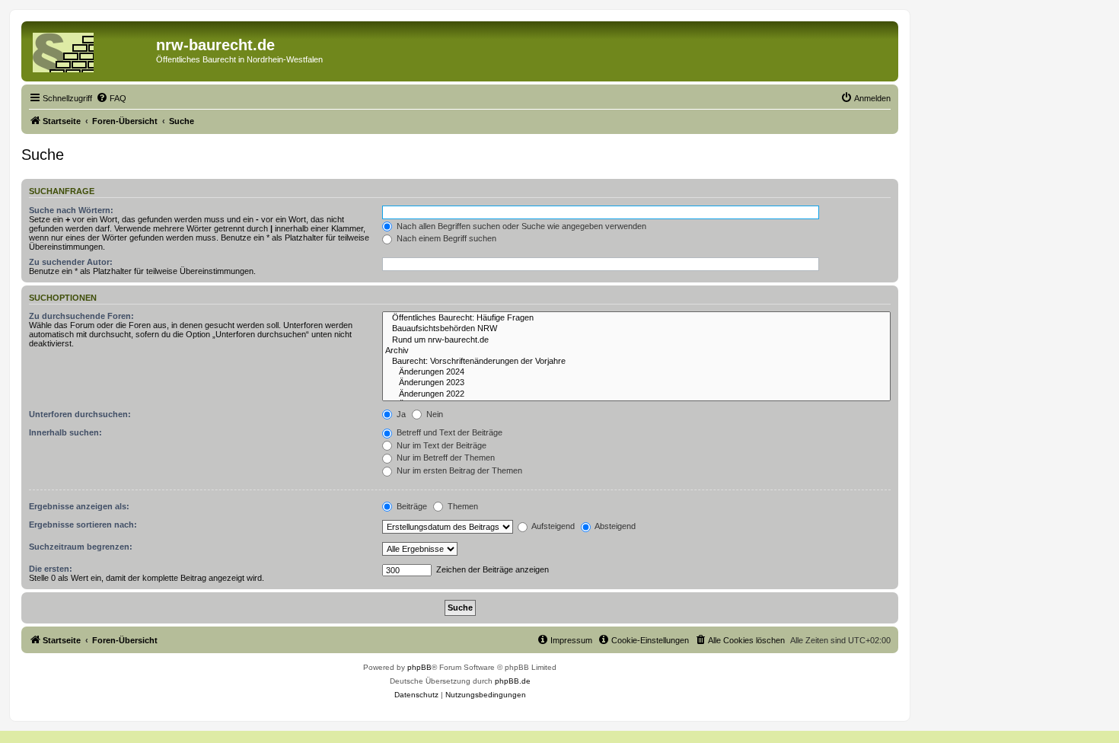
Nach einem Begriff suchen (445, 238)
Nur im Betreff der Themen (444, 457)
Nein (433, 414)
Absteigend (614, 526)
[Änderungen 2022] (636, 394)
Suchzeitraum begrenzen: (80, 546)
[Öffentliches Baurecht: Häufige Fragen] (636, 318)
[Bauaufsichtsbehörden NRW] (636, 329)
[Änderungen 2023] (636, 383)
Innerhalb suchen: (65, 432)
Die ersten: (50, 568)
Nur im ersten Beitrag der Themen (458, 470)
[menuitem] (111, 98)
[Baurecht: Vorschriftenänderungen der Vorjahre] (636, 361)
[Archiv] (636, 351)
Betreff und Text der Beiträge (448, 432)
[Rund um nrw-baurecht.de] (636, 340)
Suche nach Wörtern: (71, 210)
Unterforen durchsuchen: (80, 414)
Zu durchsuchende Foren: (81, 315)
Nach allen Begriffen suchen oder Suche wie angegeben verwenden (520, 226)
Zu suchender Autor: (71, 261)
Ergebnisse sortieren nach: (83, 524)
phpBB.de (513, 681)
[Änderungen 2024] (636, 372)
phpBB (419, 667)
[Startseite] (90, 49)
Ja (400, 414)
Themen (461, 506)
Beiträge (410, 506)
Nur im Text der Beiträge (440, 445)
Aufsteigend (552, 526)
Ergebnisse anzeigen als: (79, 506)
